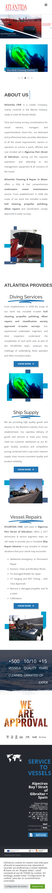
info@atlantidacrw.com (39, 825)
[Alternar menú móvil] (46, 4)
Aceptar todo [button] (37, 886)
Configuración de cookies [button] (16, 886)
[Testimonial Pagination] (19, 78)
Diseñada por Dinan (12, 855)
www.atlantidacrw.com (39, 829)
